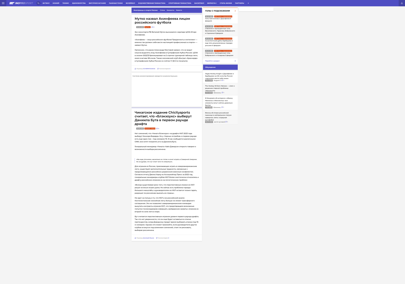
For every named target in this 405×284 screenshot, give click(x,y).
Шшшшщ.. (218, 93)
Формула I (212, 3)
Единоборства (79, 3)
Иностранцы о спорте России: (146, 10)
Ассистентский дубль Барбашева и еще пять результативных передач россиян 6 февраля (219, 43)
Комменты (170, 10)
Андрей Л (218, 80)
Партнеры (239, 3)
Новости (179, 10)
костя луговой (219, 122)
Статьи (162, 10)
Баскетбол (199, 3)
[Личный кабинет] (402, 3)
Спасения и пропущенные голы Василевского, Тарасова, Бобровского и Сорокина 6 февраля (220, 31)
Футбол (46, 3)
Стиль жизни (226, 3)
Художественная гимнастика (151, 3)
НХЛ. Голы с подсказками (223, 16)
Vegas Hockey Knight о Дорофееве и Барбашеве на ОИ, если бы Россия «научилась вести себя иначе (219, 76)
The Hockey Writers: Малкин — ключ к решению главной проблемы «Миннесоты (220, 88)
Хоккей (56, 3)
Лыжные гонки (116, 3)
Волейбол (130, 3)
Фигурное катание (97, 3)
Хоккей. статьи (150, 128)
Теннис (65, 3)
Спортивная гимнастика (180, 3)
